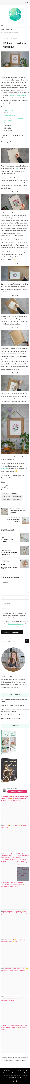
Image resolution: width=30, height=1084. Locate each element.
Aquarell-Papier (9, 115)
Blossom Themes (7, 1075)
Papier (25, 39)
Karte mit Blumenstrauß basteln (10, 718)
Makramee (8, 550)
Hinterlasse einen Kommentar (15, 73)
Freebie (20, 118)
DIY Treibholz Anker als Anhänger (8, 540)
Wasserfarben (17, 496)
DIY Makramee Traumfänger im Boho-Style (9, 553)
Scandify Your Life (19, 1070)
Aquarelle (14, 493)
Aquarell (5, 493)
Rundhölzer (8, 123)
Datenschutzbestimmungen (15, 624)
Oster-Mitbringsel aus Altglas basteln (12, 705)
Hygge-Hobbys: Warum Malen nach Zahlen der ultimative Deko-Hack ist (15, 710)
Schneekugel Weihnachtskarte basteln (12, 715)
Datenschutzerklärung (15, 1077)
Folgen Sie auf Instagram (17, 791)
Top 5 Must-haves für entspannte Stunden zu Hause (14, 701)
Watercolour (16, 499)
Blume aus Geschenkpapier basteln (9, 568)
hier (17, 169)
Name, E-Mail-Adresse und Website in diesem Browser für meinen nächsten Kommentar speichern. (14, 616)
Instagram (4, 469)
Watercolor (6, 499)
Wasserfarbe (8, 110)
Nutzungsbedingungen (7, 626)
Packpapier (8, 120)
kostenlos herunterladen (18, 95)
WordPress (25, 1075)
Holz (21, 39)
